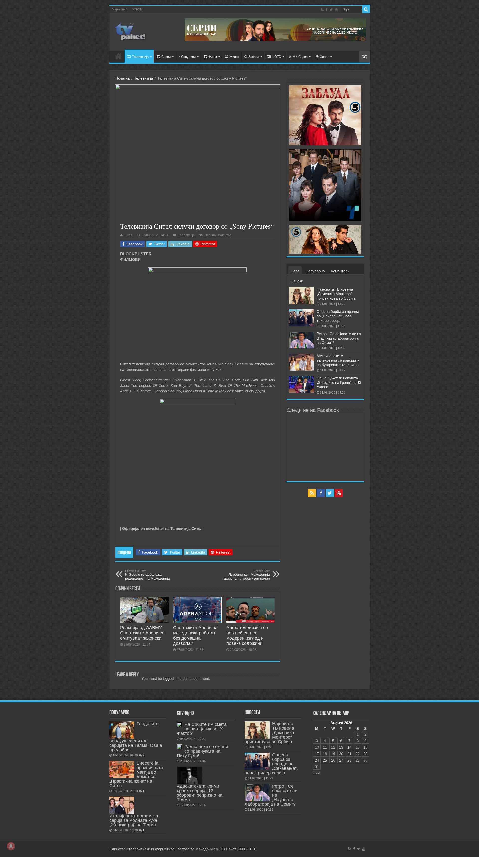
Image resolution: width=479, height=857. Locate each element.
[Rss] (322, 10)
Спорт (324, 57)
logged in (170, 678)
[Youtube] (336, 10)
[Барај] (366, 9)
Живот (234, 57)
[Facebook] (326, 10)
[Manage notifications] (11, 846)
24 (317, 760)
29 (357, 760)
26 (333, 760)
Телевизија (140, 57)
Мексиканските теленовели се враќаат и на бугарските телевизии (338, 360)
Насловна (118, 56)
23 (365, 754)
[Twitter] (331, 10)
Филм (212, 57)
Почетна (122, 78)
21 (349, 754)
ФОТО (276, 57)
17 (317, 754)
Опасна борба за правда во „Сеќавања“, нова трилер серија (338, 316)
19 (333, 754)
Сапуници (188, 57)
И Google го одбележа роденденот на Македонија (147, 574)
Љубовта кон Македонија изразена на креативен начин (246, 574)
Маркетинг (119, 9)
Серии (166, 57)
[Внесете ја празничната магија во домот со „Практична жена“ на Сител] (121, 769)
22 (357, 754)
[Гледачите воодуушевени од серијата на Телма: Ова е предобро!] (121, 729)
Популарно (315, 271)
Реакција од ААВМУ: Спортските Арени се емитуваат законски (142, 633)
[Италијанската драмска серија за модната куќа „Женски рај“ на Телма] (121, 805)
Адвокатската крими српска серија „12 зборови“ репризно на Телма (199, 793)
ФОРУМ (137, 9)
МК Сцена (300, 57)
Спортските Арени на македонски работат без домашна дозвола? (195, 635)
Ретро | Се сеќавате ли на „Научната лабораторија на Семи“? (339, 338)
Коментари (340, 271)
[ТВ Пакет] (130, 31)
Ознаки (297, 281)
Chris (128, 235)
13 (341, 747)
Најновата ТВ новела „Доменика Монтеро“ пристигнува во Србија (336, 293)
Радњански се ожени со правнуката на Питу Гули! (202, 751)
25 (325, 760)
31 (317, 767)
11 (325, 747)
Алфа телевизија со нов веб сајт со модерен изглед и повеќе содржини (247, 635)
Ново (295, 271)
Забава (253, 57)
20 (341, 754)
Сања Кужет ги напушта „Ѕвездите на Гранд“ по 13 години (339, 382)
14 (349, 747)
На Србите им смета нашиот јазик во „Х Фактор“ (202, 729)
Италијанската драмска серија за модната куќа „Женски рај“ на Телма (133, 820)
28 (349, 760)
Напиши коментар (218, 235)
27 (341, 760)
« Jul (316, 772)
